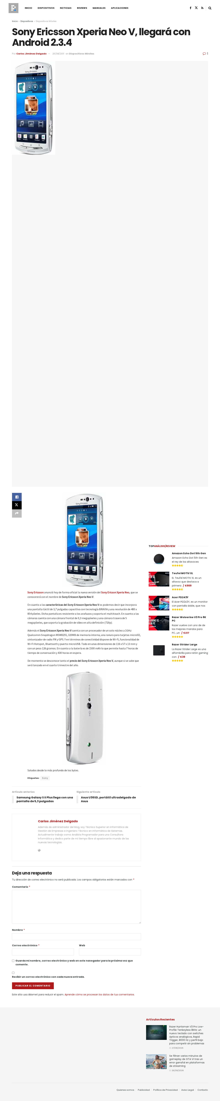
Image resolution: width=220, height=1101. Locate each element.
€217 (186, 633)
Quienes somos (125, 1090)
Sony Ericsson (36, 592)
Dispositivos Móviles (46, 21)
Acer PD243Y (180, 597)
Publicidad (144, 1090)
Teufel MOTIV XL (182, 573)
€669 (188, 585)
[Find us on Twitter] (196, 8)
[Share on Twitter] (17, 505)
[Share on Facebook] (17, 497)
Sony (45, 778)
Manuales (99, 8)
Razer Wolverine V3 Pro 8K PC (189, 619)
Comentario (21, 887)
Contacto (202, 1090)
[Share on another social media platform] (17, 513)
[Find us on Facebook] (190, 8)
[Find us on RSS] (202, 8)
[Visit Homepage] (13, 8)
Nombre (18, 930)
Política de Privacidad (165, 1090)
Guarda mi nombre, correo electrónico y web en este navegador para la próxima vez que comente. (74, 962)
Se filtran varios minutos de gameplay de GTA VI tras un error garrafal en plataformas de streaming (187, 1061)
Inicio (28, 8)
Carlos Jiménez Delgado (31, 53)
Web (82, 945)
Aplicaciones (119, 8)
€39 (182, 657)
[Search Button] (209, 8)
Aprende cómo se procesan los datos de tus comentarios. (100, 994)
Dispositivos (46, 8)
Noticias (66, 8)
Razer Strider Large (184, 644)
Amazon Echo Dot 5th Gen (189, 553)
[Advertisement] (178, 513)
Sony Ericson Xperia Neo (115, 592)
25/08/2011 (58, 53)
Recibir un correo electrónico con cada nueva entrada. (48, 977)
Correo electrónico (26, 945)
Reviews (82, 8)
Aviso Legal (187, 1090)
